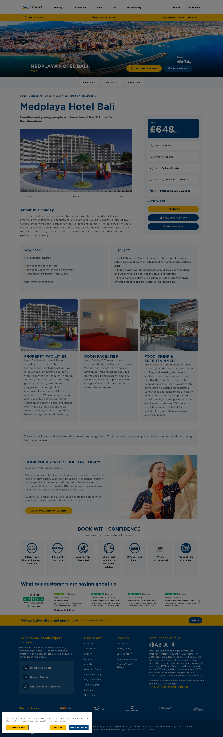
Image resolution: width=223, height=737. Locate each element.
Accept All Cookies (78, 727)
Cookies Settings (17, 727)
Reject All (57, 727)
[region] (47, 722)
